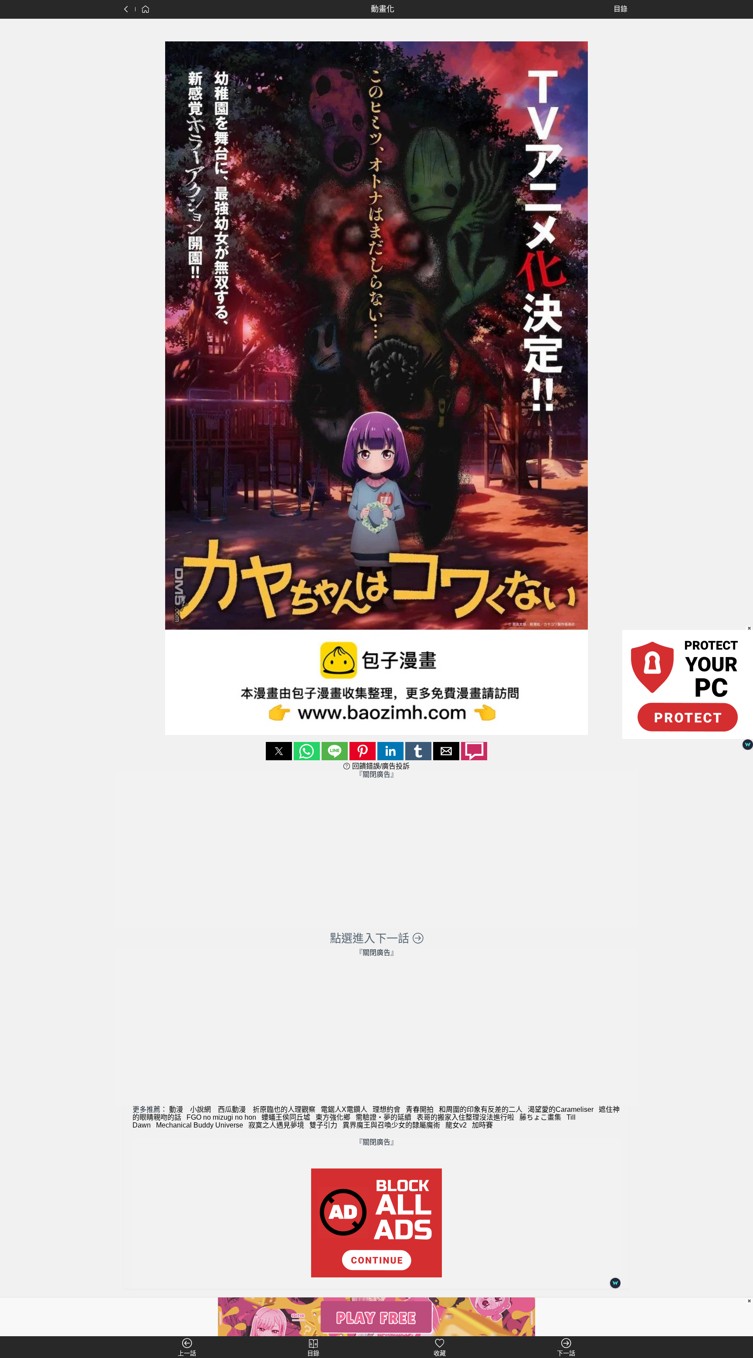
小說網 (200, 1109)
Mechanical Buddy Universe (199, 1125)
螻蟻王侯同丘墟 (285, 1117)
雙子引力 (323, 1125)
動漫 (176, 1109)
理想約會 (386, 1109)
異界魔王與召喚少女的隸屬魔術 (391, 1125)
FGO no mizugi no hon (221, 1117)
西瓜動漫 (232, 1109)
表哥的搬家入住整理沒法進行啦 (465, 1117)
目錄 (621, 9)
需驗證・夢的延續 (383, 1117)
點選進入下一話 (371, 938)
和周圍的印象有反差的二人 (480, 1109)
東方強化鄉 (332, 1117)
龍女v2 (456, 1125)
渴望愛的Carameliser (561, 1109)
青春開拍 (420, 1109)
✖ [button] (749, 1301)
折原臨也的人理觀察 (284, 1109)
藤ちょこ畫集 (540, 1117)
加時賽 (482, 1125)
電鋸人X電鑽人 (344, 1109)
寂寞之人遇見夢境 (276, 1125)
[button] (279, 751)
